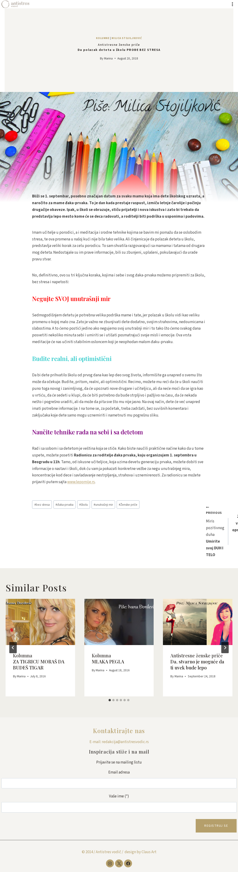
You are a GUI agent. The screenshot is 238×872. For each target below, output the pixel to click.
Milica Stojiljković (127, 38)
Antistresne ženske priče (197, 661)
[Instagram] (110, 863)
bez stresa (42, 504)
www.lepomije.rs (81, 482)
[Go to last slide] (13, 647)
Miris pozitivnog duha (215, 534)
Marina (108, 58)
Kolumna (38, 661)
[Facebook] (128, 863)
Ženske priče (128, 504)
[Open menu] (232, 4)
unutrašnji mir (103, 504)
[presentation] (40, 622)
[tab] (110, 700)
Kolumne (102, 38)
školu (83, 504)
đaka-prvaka (64, 504)
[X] (119, 863)
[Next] (225, 647)
